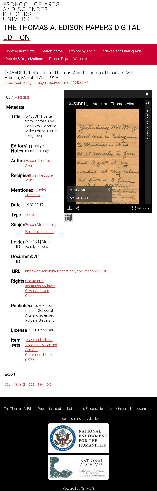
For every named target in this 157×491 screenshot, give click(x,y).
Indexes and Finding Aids (122, 51)
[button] (149, 105)
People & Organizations (24, 59)
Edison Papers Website (68, 59)
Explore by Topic (82, 51)
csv (7, 384)
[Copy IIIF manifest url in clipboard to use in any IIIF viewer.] (68, 217)
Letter (30, 214)
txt (49, 384)
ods (31, 384)
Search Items (52, 51)
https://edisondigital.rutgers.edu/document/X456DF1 (47, 82)
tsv (40, 384)
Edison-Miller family (40, 224)
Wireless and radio (39, 232)
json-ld (19, 384)
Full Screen (144, 207)
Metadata (22, 97)
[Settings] (147, 94)
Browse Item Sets (20, 51)
